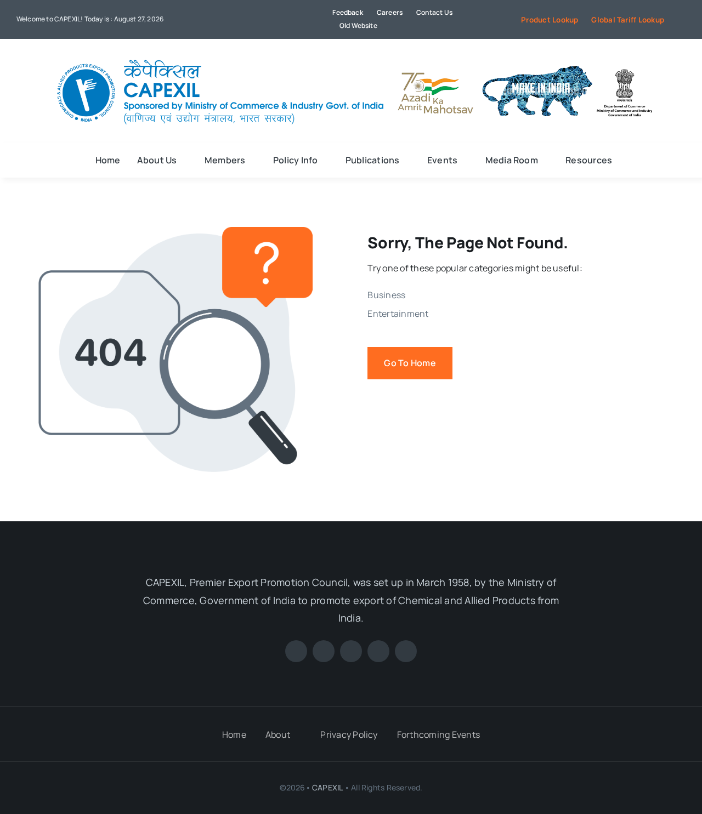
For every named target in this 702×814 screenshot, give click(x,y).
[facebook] (222, 19)
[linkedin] (275, 19)
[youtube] (257, 19)
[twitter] (239, 19)
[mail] (293, 19)
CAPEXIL (327, 787)
